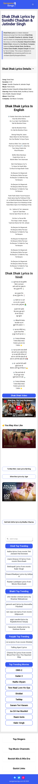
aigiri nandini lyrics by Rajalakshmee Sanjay (19, 620)
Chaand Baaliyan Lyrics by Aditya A (19, 575)
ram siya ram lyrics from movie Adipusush (19, 613)
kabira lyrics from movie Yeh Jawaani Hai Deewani (19, 552)
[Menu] (32, 4)
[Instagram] (23, 777)
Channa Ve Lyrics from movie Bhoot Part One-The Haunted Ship (19, 655)
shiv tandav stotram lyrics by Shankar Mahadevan (19, 598)
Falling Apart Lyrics (19, 647)
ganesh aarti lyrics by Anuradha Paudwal (19, 605)
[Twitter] (19, 777)
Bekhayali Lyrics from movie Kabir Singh (19, 567)
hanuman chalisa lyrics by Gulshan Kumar (19, 628)
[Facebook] (14, 777)
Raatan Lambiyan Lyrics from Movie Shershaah (19, 583)
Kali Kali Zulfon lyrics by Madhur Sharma (19, 522)
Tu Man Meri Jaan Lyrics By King (19, 469)
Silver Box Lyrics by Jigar (19, 477)
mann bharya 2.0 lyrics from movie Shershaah (19, 560)
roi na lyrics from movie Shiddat (19, 642)
